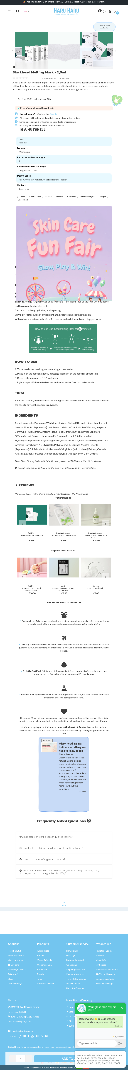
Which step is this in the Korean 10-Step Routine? (47, 836)
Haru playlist (14, 983)
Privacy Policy (73, 983)
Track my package (104, 983)
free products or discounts (63, 121)
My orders (101, 955)
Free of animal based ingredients (36, 108)
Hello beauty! (14, 950)
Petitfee (75, 461)
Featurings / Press (17, 969)
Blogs (10, 979)
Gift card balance (106, 974)
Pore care (71, 196)
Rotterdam (74, 118)
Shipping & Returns (75, 969)
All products (43, 950)
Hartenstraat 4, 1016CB (17, 1012)
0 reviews (47, 78)
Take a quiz (13, 974)
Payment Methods (75, 974)
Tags (39, 979)
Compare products (105, 979)
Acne (23, 196)
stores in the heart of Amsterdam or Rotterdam (80, 727)
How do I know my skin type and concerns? (43, 859)
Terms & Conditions (76, 979)
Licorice (59, 196)
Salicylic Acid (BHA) (88, 196)
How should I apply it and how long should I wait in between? (52, 848)
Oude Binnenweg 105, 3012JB (20, 1022)
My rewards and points (107, 969)
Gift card (14, 964)
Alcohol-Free (35, 196)
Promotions (43, 969)
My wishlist (101, 960)
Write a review (61, 78)
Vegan (103, 196)
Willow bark (23, 200)
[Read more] (78, 807)
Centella (48, 196)
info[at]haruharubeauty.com (21, 1031)
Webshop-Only (44, 964)
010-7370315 (34, 1017)
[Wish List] (104, 11)
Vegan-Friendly (44, 960)
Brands (40, 974)
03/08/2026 (47, 740)
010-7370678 (34, 1007)
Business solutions (46, 983)
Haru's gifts (72, 955)
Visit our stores (15, 960)
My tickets (101, 964)
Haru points (72, 950)
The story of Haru (16, 955)
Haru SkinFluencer (75, 988)
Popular (41, 955)
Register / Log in (104, 950)
